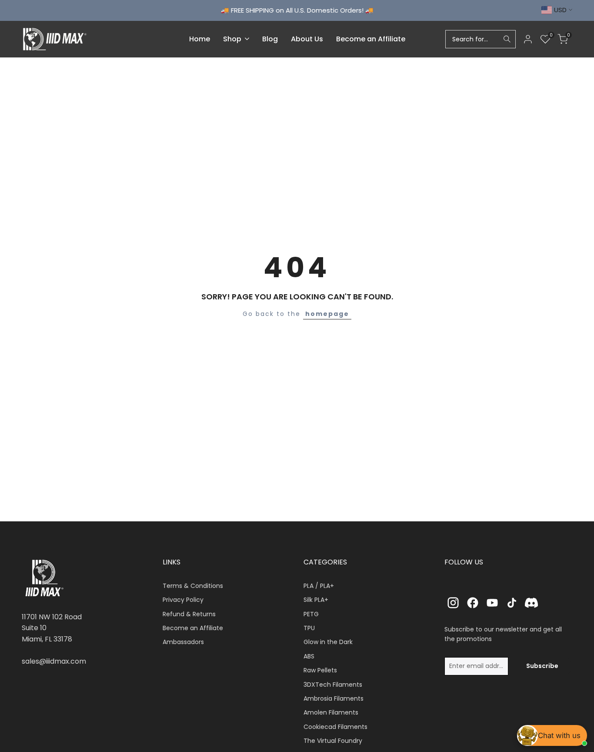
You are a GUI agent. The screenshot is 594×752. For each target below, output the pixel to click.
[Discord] (531, 602)
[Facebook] (472, 602)
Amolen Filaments (331, 712)
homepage (327, 313)
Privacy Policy (183, 599)
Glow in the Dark (328, 642)
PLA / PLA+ (319, 585)
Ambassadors (183, 642)
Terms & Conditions (193, 585)
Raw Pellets (320, 670)
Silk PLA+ (316, 599)
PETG (311, 614)
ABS (309, 656)
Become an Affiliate (193, 628)
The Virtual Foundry (333, 740)
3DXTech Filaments (333, 684)
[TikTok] (512, 602)
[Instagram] (453, 602)
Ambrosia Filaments (334, 698)
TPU (309, 628)
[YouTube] (492, 602)
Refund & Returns (189, 614)
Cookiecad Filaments (335, 726)
